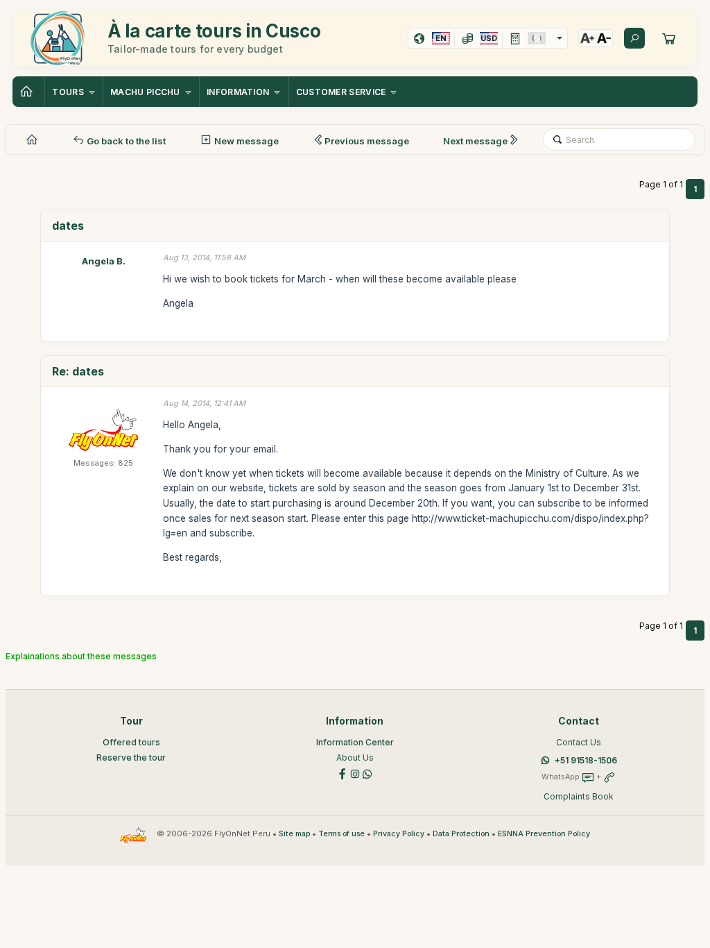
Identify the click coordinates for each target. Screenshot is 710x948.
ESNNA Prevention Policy (544, 833)
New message (245, 140)
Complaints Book (579, 796)
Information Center (355, 742)
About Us (355, 757)
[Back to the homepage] (28, 91)
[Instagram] (355, 773)
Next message (475, 140)
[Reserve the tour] (669, 38)
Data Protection (461, 833)
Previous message (366, 140)
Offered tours (131, 742)
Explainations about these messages (81, 656)
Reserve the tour (131, 757)
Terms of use (341, 833)
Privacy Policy (398, 833)
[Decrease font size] (604, 38)
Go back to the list (125, 140)
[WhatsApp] (367, 773)
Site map (294, 833)
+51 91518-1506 (586, 760)
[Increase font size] (587, 38)
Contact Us (578, 742)
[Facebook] (342, 773)
